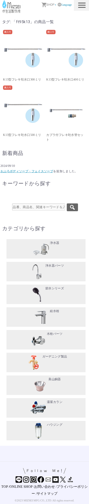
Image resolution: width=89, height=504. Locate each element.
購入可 (7, 32)
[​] (72, 207)
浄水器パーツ (54, 265)
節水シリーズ (54, 288)
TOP (4, 486)
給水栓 (54, 311)
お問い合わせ (44, 486)
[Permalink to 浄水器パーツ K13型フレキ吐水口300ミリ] (23, 56)
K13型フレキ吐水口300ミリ (22, 79)
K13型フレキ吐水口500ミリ (22, 135)
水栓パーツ (54, 333)
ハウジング (54, 424)
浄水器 (54, 243)
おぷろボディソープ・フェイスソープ (26, 171)
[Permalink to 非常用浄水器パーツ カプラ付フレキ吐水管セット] (66, 111)
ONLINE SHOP (21, 486)
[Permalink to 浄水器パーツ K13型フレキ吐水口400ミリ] (66, 56)
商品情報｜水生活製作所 (12, 6)
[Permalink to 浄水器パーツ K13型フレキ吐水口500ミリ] (23, 111)
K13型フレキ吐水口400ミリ (65, 79)
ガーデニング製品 (54, 356)
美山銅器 (54, 379)
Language (67, 4)
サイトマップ (47, 493)
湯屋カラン (54, 402)
